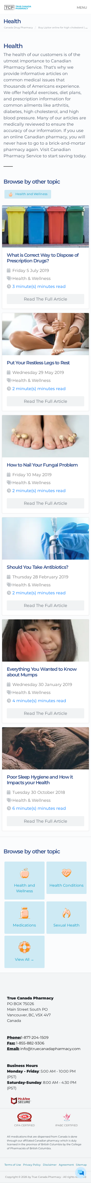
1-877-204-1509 (35, 1037)
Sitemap (81, 1164)
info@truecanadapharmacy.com (50, 1049)
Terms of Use (12, 1164)
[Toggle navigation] (80, 7)
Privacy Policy (32, 1164)
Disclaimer (49, 1164)
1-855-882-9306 (30, 1043)
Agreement (66, 1164)
